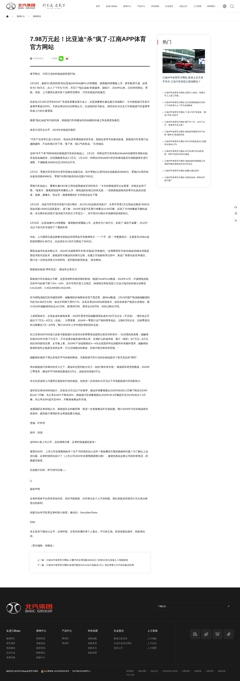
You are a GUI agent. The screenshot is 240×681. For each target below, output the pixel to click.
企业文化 (10, 652)
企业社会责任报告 (123, 643)
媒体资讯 (40, 648)
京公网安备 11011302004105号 (56, 671)
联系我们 (211, 6)
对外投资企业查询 (170, 671)
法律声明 (210, 671)
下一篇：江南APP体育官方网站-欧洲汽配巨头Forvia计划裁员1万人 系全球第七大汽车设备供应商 (85, 565)
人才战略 (152, 638)
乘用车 (65, 638)
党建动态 (40, 643)
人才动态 (152, 643)
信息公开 (118, 648)
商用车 (65, 643)
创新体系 (92, 643)
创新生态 (92, 648)
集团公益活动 (120, 638)
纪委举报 (186, 671)
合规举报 (198, 671)
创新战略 (92, 638)
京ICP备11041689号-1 (81, 671)
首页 (98, 6)
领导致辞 (10, 643)
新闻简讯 (37, 16)
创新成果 (92, 652)
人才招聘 (152, 648)
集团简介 (10, 638)
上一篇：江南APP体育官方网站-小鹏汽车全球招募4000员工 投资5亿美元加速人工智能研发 (82, 560)
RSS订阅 (130, 675)
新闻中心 (21, 16)
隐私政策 (222, 671)
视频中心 (40, 657)
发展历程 (10, 657)
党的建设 (10, 648)
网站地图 (142, 671)
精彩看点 (40, 652)
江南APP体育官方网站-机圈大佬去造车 (181, 171)
